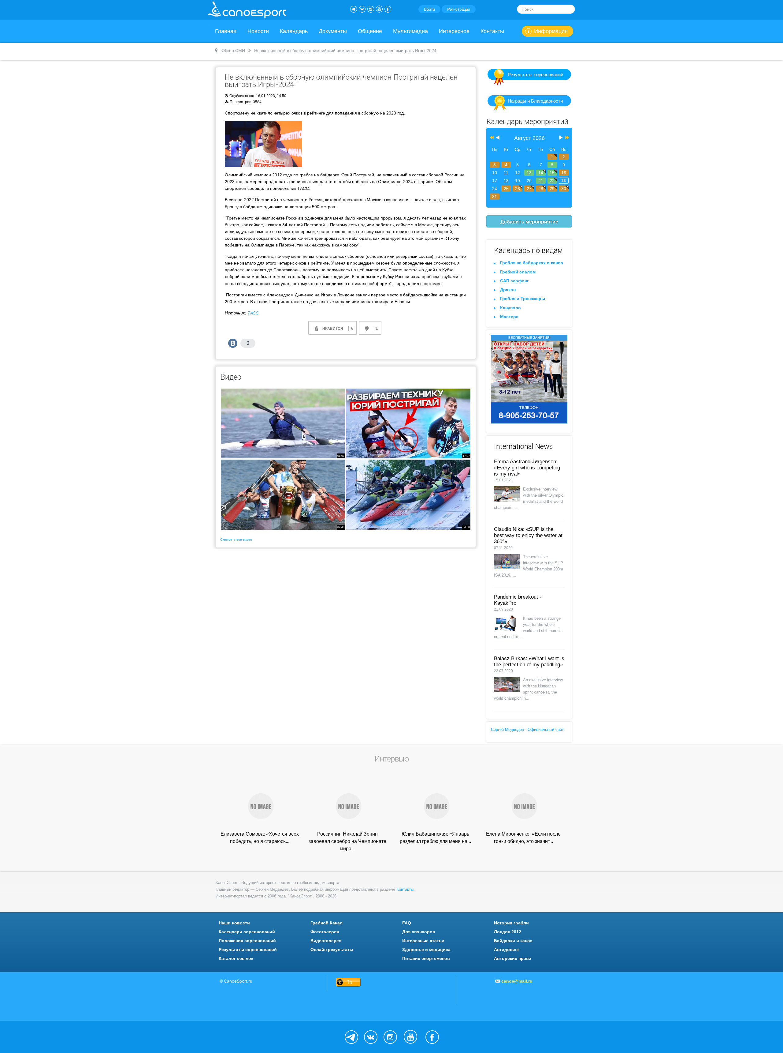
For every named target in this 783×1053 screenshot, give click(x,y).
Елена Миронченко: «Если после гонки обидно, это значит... (523, 837)
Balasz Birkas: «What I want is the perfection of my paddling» (529, 662)
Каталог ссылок (236, 958)
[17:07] (408, 423)
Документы (333, 31)
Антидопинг (506, 949)
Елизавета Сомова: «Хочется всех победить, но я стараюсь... (260, 837)
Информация (551, 31)
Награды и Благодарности (535, 100)
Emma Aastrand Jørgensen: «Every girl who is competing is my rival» (527, 468)
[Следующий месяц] (561, 138)
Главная (225, 31)
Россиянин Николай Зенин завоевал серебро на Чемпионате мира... (347, 841)
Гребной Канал (326, 922)
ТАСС (253, 312)
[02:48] (283, 494)
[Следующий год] (566, 138)
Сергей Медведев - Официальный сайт (527, 729)
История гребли (511, 922)
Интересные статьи (423, 940)
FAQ (406, 922)
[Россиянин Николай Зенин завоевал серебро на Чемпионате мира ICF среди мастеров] (347, 805)
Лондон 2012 (507, 931)
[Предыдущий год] (491, 138)
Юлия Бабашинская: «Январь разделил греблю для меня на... (435, 837)
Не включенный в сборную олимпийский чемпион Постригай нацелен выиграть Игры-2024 (341, 81)
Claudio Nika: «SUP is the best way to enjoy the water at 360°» (528, 535)
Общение (370, 31)
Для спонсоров (418, 931)
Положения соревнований (247, 940)
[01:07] (283, 423)
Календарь (294, 31)
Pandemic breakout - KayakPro (517, 600)
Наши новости (234, 922)
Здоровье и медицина (426, 949)
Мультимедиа (410, 31)
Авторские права (512, 958)
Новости (258, 31)
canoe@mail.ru (517, 981)
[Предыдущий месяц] (497, 138)
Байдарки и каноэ (513, 940)
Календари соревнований (247, 931)
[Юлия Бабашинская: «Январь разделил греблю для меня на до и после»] (435, 805)
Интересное (454, 31)
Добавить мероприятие (529, 221)
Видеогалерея (325, 940)
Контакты (492, 31)
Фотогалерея (324, 931)
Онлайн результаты (331, 949)
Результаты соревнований (535, 74)
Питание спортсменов (426, 958)
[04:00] (408, 494)
